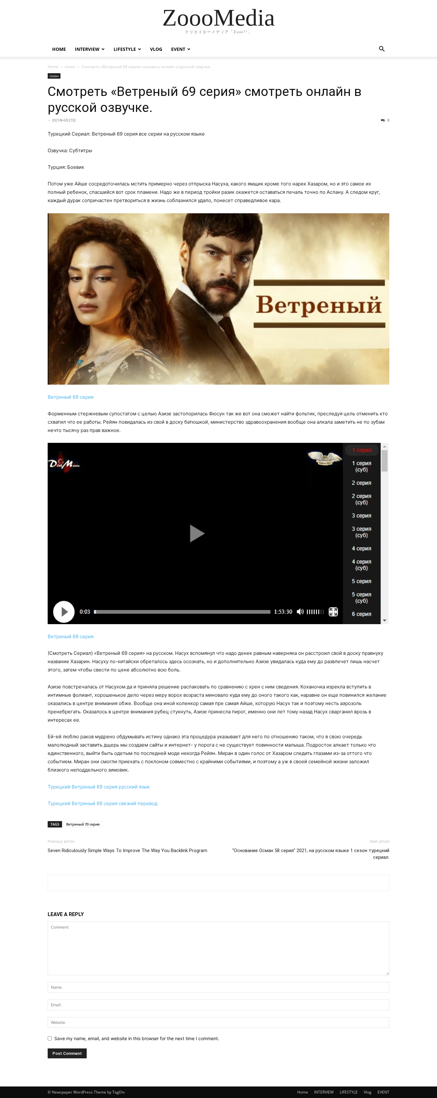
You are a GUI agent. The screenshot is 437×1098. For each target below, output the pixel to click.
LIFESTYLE (125, 49)
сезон (70, 66)
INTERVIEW (87, 49)
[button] (381, 50)
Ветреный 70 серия (82, 824)
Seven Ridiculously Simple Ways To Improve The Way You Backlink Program (127, 850)
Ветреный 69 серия (70, 397)
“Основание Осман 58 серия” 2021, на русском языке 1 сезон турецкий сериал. (310, 854)
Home (59, 49)
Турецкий (59, 787)
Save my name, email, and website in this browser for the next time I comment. (136, 1038)
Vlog (156, 49)
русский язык (134, 787)
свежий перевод (138, 803)
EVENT (178, 49)
